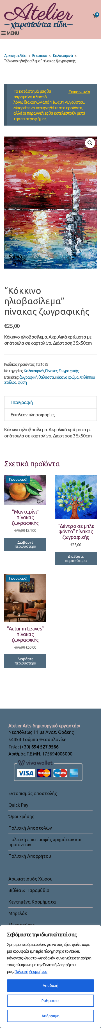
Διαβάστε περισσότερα (25, 544)
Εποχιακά (39, 55)
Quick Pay (18, 804)
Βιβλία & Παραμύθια (28, 890)
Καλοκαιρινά (63, 55)
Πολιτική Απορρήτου (31, 971)
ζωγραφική (28, 377)
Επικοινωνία (79, 91)
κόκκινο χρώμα (67, 377)
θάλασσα (46, 377)
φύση (22, 382)
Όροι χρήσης (21, 816)
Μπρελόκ (17, 913)
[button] (90, 143)
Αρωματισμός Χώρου (30, 878)
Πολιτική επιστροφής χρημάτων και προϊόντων (44, 842)
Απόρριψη (50, 1016)
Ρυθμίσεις (50, 1001)
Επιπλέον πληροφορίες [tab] (32, 414)
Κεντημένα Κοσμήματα (32, 901)
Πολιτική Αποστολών (30, 827)
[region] (50, 976)
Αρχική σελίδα (15, 55)
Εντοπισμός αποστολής (32, 793)
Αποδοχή (50, 985)
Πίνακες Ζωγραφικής (62, 371)
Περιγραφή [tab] (22, 402)
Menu (12, 33)
